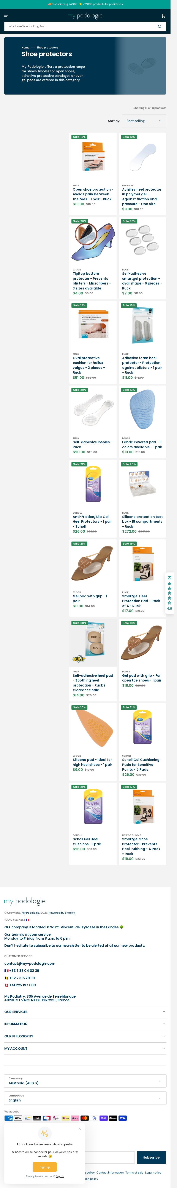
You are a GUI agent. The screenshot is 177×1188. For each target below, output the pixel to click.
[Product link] (93, 174)
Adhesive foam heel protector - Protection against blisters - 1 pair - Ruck (142, 365)
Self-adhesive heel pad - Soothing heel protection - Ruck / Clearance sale (93, 683)
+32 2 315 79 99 (22, 978)
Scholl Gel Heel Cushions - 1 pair (87, 841)
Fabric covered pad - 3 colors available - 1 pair (142, 444)
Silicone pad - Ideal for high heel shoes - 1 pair (92, 762)
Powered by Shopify (62, 913)
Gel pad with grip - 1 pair (90, 598)
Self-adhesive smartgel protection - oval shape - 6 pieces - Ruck (142, 281)
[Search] (160, 26)
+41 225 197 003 (22, 985)
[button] (6, 16)
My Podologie (30, 913)
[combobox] (85, 26)
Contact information (110, 1172)
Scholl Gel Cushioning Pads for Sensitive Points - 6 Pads (141, 764)
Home (26, 47)
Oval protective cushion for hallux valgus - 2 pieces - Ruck (89, 365)
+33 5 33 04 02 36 (24, 970)
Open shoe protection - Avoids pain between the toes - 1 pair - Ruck (93, 194)
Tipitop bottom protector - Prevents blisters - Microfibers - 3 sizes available (92, 281)
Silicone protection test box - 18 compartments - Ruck (142, 521)
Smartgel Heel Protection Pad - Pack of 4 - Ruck (141, 601)
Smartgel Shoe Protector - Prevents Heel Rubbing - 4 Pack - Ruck (141, 846)
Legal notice (153, 1172)
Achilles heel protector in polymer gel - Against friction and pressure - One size (141, 196)
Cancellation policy (85, 1179)
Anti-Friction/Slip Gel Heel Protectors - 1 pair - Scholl (92, 521)
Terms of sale (134, 1172)
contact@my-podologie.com (29, 963)
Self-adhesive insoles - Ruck (92, 444)
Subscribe (151, 1157)
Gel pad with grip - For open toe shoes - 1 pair (141, 678)
